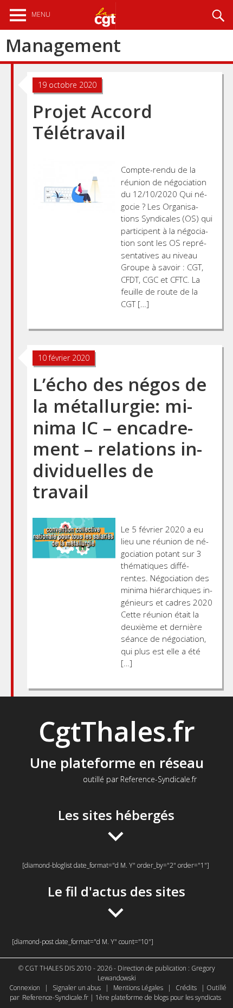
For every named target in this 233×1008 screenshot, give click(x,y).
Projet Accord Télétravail (92, 122)
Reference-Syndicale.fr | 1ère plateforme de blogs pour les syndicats (121, 997)
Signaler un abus (77, 987)
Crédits (186, 987)
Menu (40, 14)
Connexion (24, 987)
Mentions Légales (138, 987)
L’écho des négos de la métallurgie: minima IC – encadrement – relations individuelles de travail (119, 438)
